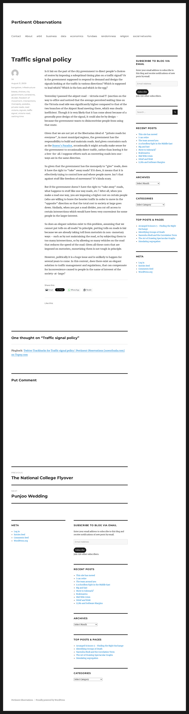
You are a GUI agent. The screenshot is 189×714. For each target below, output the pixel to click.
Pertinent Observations (36, 22)
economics (76, 36)
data (63, 36)
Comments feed (21, 537)
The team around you (86, 581)
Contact (16, 36)
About (28, 36)
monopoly (16, 104)
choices (22, 91)
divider (14, 98)
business (51, 36)
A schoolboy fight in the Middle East (93, 584)
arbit (39, 36)
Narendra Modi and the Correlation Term (95, 652)
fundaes (92, 36)
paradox (26, 104)
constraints (29, 94)
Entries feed (19, 534)
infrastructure (28, 87)
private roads (17, 107)
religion (124, 36)
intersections (29, 101)
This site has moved (85, 575)
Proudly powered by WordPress (50, 700)
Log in (17, 531)
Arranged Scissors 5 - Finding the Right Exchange (99, 646)
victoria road (24, 113)
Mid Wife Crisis (83, 597)
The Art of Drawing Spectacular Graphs (94, 655)
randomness (108, 36)
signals (22, 110)
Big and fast (81, 588)
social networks (142, 36)
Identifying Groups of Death (89, 649)
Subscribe (80, 550)
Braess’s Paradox (62, 145)
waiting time (17, 116)
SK (12, 79)
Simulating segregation (87, 658)
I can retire (81, 578)
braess (14, 91)
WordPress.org (21, 541)
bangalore (16, 87)
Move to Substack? (85, 591)
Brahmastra (81, 594)
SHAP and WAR (83, 600)
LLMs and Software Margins (89, 603)
